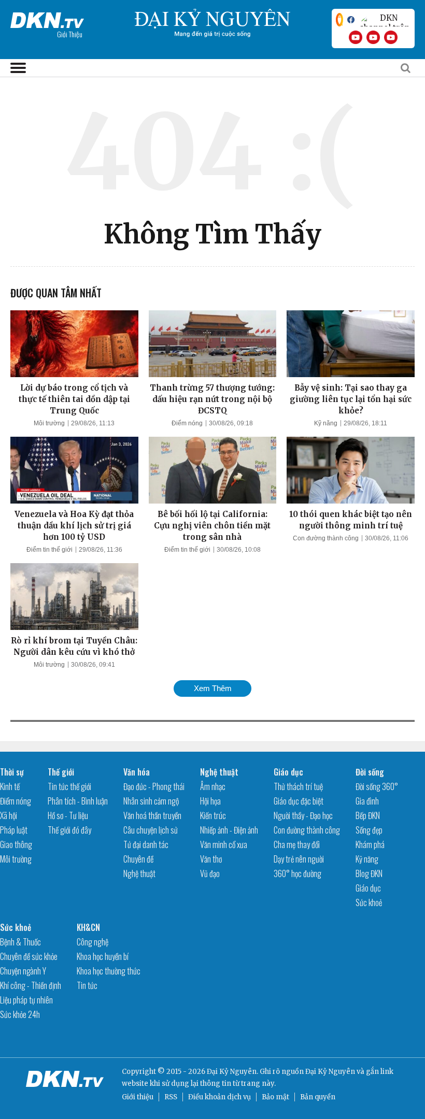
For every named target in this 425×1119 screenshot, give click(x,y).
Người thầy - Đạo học (303, 815)
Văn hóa (136, 772)
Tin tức (87, 985)
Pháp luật (13, 830)
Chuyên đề (138, 859)
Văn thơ (211, 859)
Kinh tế (10, 786)
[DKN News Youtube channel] (355, 37)
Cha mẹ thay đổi (297, 844)
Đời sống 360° (377, 786)
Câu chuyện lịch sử (150, 830)
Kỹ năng (325, 423)
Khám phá (370, 844)
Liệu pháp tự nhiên (26, 1000)
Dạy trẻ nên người (299, 859)
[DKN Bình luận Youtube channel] (373, 37)
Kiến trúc (213, 815)
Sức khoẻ (369, 902)
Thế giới (61, 772)
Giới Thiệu (69, 33)
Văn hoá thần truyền (152, 815)
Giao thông (16, 844)
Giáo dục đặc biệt (298, 801)
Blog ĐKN (369, 873)
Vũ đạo (210, 873)
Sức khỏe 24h (20, 1014)
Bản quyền (317, 1097)
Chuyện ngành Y (23, 971)
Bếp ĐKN (368, 815)
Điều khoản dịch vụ (219, 1097)
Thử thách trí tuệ (298, 786)
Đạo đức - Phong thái (154, 786)
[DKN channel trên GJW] (384, 19)
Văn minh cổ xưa (223, 844)
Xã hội (8, 815)
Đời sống (370, 772)
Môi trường (49, 423)
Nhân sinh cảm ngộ (151, 801)
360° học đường (297, 873)
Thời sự (12, 772)
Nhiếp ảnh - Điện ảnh (229, 830)
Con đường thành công (326, 538)
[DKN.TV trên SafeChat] (339, 19)
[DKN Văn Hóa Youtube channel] (391, 37)
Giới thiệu (137, 1097)
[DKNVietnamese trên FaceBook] (351, 19)
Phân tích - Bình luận (78, 801)
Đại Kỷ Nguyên (330, 1071)
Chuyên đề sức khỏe (29, 956)
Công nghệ (92, 942)
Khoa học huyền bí (103, 956)
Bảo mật (275, 1097)
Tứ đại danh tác (145, 844)
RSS (170, 1097)
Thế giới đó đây (69, 830)
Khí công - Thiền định (30, 985)
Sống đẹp (369, 830)
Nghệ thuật (139, 873)
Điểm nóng (187, 423)
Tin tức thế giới (69, 786)
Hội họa (210, 801)
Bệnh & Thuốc (20, 942)
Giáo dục (288, 772)
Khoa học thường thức (108, 971)
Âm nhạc (212, 786)
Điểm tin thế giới (49, 549)
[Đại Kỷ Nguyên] (47, 18)
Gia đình (367, 801)
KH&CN (88, 927)
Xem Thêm (213, 688)
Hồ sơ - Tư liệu (68, 815)
